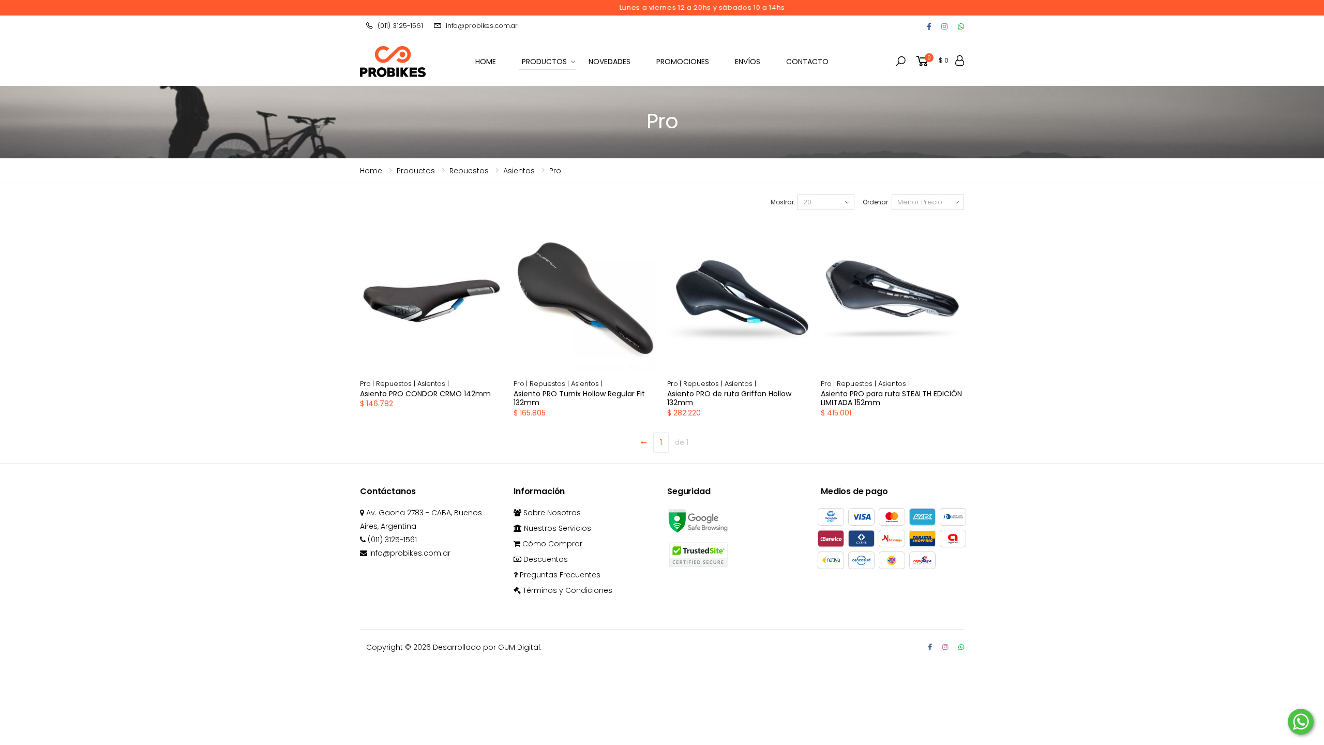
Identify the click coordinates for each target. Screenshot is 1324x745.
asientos (519, 171)
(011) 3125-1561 (400, 26)
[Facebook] (929, 26)
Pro (555, 171)
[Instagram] (944, 26)
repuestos (469, 171)
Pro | (368, 384)
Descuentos (544, 559)
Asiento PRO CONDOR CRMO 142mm (425, 394)
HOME (485, 61)
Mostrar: (783, 202)
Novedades (609, 61)
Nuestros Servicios (556, 528)
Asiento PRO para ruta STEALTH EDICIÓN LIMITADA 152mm (891, 398)
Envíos (747, 61)
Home (371, 171)
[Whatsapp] (961, 26)
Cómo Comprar (551, 544)
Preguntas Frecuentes (559, 575)
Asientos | (433, 384)
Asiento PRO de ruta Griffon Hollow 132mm (729, 398)
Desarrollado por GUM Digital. (487, 647)
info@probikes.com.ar (482, 26)
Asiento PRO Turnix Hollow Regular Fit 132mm (579, 398)
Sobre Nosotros (551, 513)
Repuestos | (396, 384)
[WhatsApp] (961, 647)
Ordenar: (876, 202)
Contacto (807, 61)
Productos (544, 61)
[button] (900, 61)
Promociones (682, 61)
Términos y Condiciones (566, 590)
